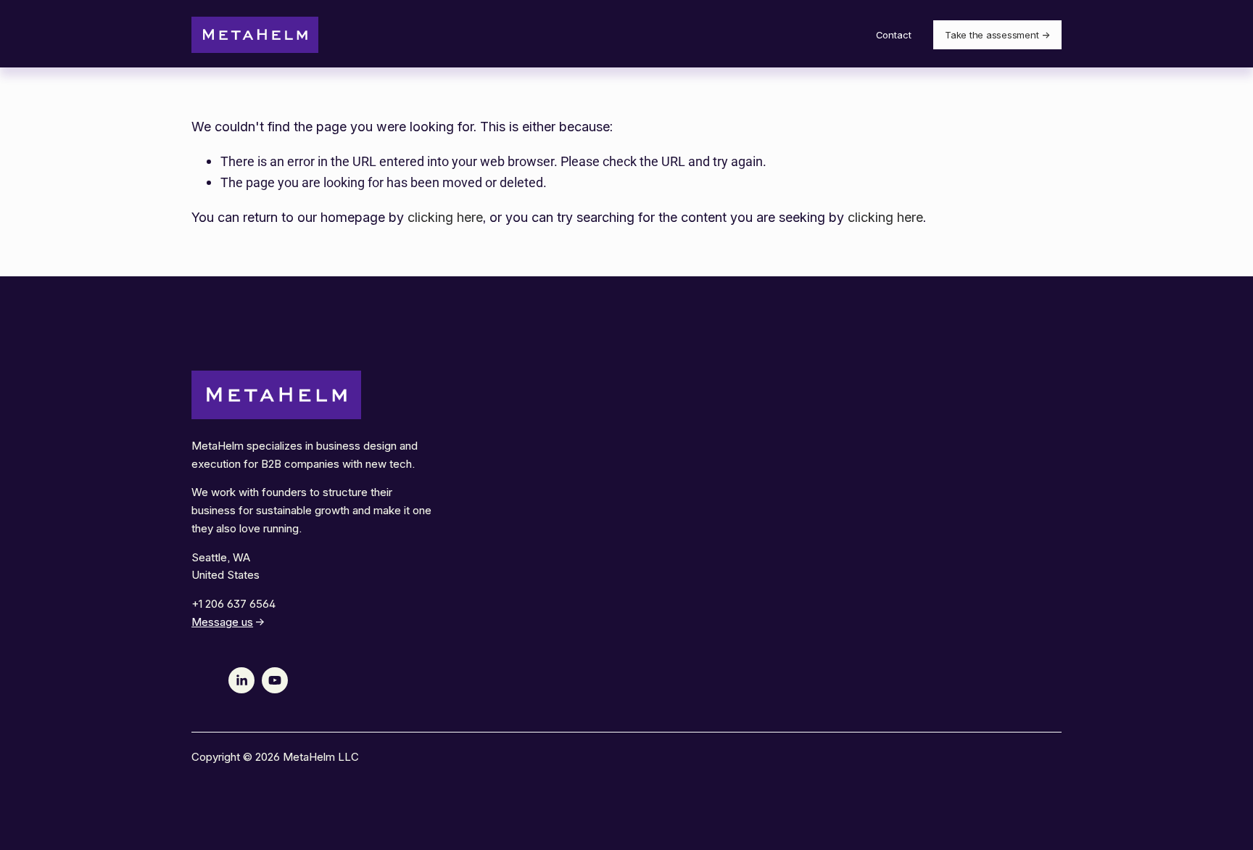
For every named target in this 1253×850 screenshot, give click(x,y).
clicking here (445, 217)
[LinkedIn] (241, 680)
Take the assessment (991, 35)
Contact (893, 35)
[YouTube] (275, 680)
